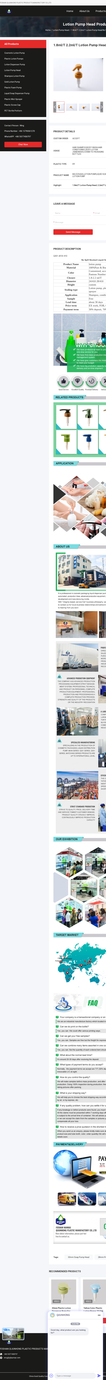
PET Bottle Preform (13, 111)
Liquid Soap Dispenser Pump (17, 93)
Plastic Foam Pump (13, 87)
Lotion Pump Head (61, 30)
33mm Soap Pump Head (78, 1257)
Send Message (73, 232)
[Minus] (99, 1315)
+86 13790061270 (27, 131)
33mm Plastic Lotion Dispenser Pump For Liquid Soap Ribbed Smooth (61, 1311)
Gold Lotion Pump (12, 82)
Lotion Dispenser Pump (14, 64)
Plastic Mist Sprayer (13, 99)
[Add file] (51, 1376)
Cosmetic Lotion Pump (14, 53)
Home (48, 30)
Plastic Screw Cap (12, 105)
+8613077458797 (23, 136)
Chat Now (23, 144)
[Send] (99, 1376)
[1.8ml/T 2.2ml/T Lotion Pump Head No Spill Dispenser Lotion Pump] (78, 74)
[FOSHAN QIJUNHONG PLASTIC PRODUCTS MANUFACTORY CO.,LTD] (9, 11)
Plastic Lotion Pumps (13, 59)
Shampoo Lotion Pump (14, 76)
